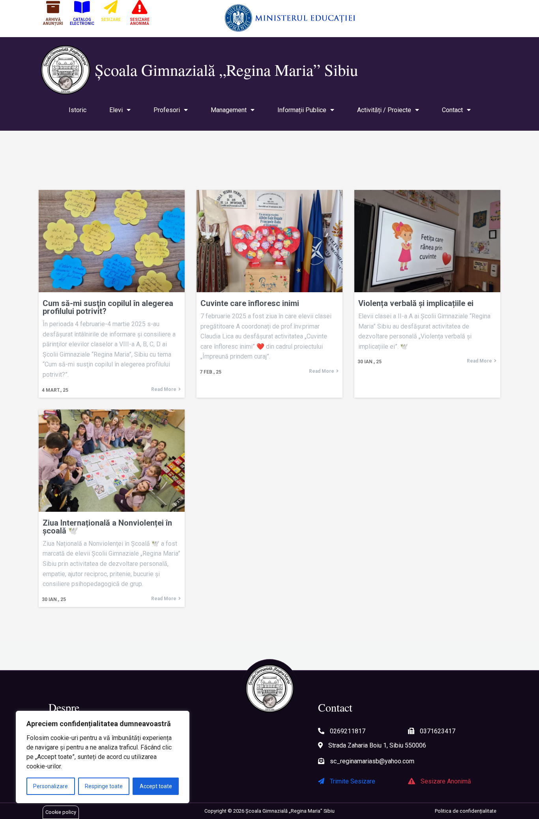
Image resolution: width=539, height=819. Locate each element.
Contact (452, 110)
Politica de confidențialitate (465, 811)
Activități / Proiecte (384, 110)
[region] (102, 757)
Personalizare (50, 786)
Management (229, 110)
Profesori (166, 110)
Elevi (116, 110)
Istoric (77, 110)
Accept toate (156, 786)
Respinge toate (104, 786)
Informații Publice (301, 110)
